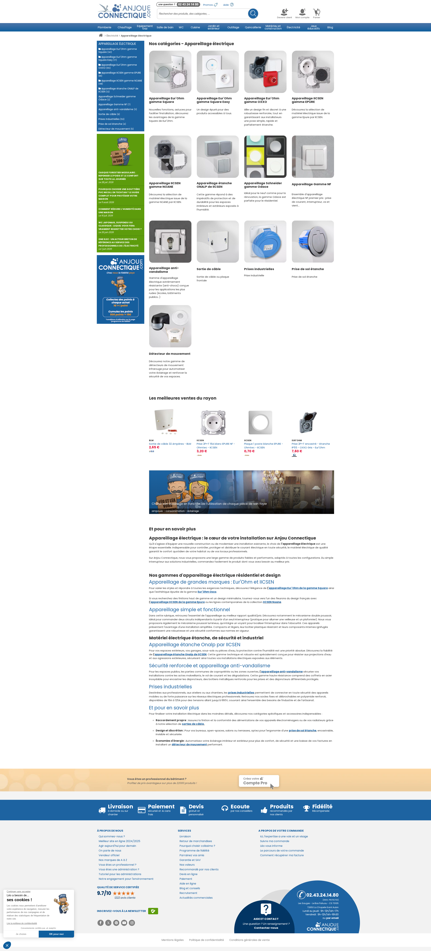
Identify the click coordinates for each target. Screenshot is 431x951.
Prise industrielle (254, 275)
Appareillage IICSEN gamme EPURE (307, 100)
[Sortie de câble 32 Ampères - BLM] (170, 422)
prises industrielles (241, 692)
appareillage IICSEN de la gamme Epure (178, 602)
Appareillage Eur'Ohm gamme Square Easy (214, 100)
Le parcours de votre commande (282, 850)
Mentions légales (172, 940)
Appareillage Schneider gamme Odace (263, 185)
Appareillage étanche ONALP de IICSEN (214, 185)
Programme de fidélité (194, 850)
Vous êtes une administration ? (119, 869)
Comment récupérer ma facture (282, 855)
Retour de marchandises (195, 841)
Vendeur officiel (109, 855)
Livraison (185, 836)
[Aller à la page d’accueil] (101, 36)
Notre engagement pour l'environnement (126, 879)
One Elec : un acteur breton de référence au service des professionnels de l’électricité (118, 244)
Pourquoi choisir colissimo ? (197, 846)
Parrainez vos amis (191, 855)
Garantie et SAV (190, 860)
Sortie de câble (209, 269)
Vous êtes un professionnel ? (117, 865)
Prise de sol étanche (308, 269)
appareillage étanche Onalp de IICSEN (181, 654)
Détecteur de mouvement (169, 354)
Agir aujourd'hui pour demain (117, 846)
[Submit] (253, 13)
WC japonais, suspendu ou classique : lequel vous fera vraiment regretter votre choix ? (120, 227)
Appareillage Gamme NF (311, 184)
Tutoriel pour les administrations (120, 874)
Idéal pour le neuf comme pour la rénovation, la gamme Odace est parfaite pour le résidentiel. (265, 196)
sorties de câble (193, 724)
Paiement (185, 879)
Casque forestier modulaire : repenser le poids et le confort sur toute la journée (118, 177)
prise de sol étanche (302, 730)
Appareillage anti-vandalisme (164, 269)
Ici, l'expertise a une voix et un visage (284, 836)
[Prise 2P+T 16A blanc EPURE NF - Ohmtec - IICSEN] (218, 422)
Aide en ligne (187, 884)
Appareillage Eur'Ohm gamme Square (166, 100)
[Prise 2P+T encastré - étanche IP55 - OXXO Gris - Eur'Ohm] (313, 422)
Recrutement (188, 893)
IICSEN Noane (272, 602)
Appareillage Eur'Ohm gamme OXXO (261, 100)
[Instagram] (132, 923)
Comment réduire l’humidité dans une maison (119, 212)
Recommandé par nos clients (199, 869)
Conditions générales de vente (249, 940)
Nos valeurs (187, 865)
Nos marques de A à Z (113, 860)
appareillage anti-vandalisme (282, 671)
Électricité (112, 35)
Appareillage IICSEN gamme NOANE (164, 185)
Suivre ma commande (274, 841)
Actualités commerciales (196, 898)
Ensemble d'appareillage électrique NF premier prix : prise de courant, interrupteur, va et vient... (311, 199)
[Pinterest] (117, 923)
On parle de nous (110, 850)
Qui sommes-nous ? (112, 836)
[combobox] (207, 13)
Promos (208, 5)
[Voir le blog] (120, 150)
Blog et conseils (189, 888)
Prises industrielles (259, 269)
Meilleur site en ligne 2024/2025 (119, 841)
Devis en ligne (188, 874)
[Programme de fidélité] (120, 289)
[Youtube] (124, 923)
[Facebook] (101, 923)
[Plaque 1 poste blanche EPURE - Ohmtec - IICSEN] (265, 422)
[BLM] (151, 451)
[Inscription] (153, 911)
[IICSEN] (199, 455)
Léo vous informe (271, 846)
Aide (226, 5)
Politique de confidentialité (206, 940)
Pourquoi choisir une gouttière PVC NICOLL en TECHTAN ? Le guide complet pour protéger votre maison (119, 196)
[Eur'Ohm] (294, 455)
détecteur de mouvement (189, 744)
